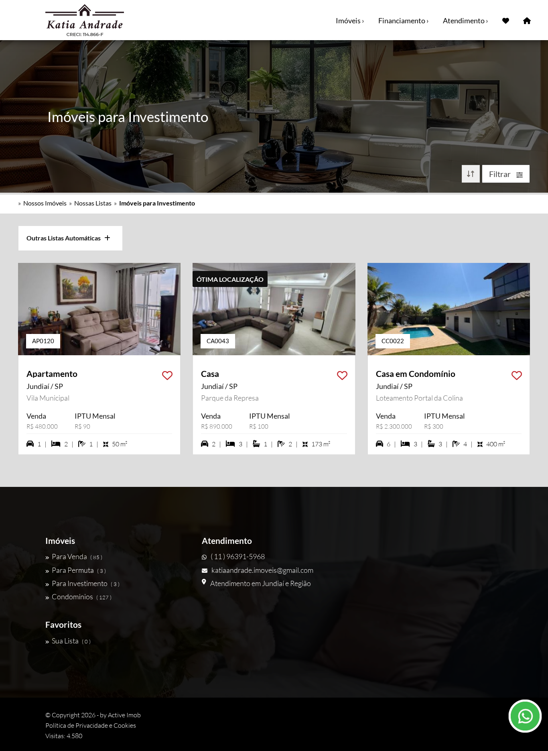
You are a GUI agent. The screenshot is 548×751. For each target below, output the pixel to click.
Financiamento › (403, 20)
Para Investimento (86, 583)
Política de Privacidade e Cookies (90, 725)
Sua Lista (71, 640)
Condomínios (82, 596)
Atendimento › (465, 20)
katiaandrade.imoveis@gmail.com (262, 570)
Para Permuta (79, 570)
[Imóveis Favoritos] (505, 20)
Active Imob (124, 715)
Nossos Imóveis (45, 203)
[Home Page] (527, 20)
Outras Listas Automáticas (65, 238)
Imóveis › (350, 20)
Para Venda (77, 556)
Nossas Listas (93, 203)
